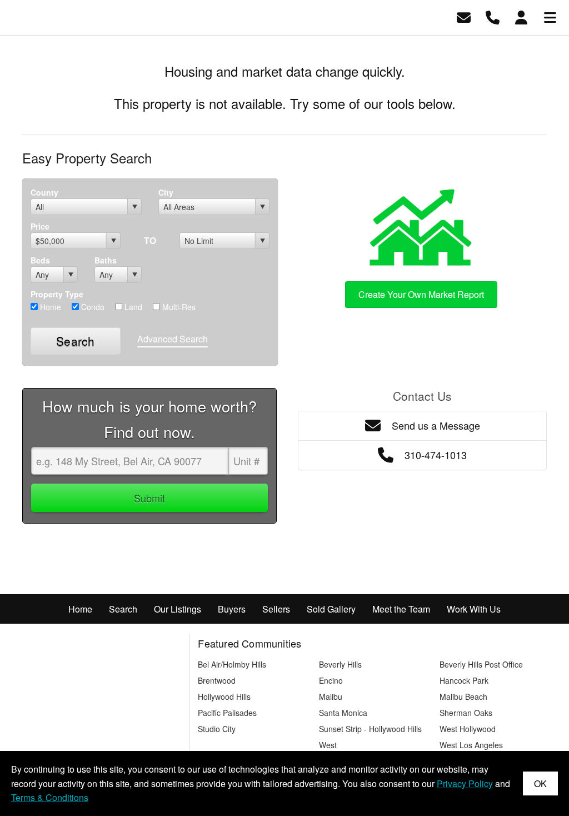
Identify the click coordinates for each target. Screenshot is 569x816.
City (165, 192)
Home (49, 306)
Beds (40, 260)
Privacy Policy (465, 783)
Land (132, 306)
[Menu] (550, 16)
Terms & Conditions (49, 797)
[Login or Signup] (521, 16)
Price (40, 226)
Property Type (57, 294)
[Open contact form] (464, 16)
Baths (105, 260)
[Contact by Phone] (493, 16)
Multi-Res (178, 306)
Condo (91, 306)
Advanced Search (172, 338)
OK (540, 783)
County (44, 192)
